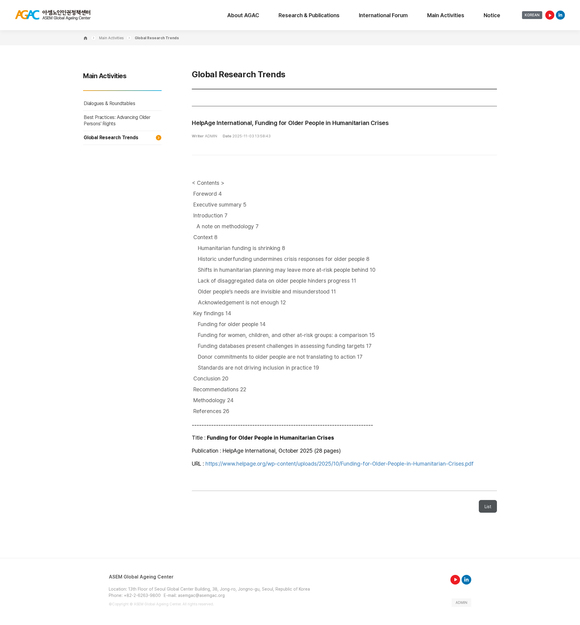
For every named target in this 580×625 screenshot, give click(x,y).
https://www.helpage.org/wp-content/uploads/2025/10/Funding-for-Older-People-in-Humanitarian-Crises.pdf (339, 463)
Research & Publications (309, 15)
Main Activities (445, 15)
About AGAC (243, 15)
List (488, 506)
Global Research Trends (111, 137)
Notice (492, 15)
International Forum (383, 15)
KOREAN (532, 15)
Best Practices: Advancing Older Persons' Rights (117, 120)
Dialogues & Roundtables (109, 103)
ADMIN (461, 603)
